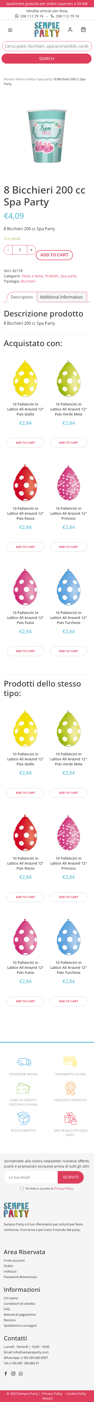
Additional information (61, 297)
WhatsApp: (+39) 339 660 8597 (26, 1357)
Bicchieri (28, 281)
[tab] (22, 297)
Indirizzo (10, 1271)
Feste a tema (25, 79)
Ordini (8, 1266)
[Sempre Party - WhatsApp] (21, 1374)
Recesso (10, 1320)
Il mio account (14, 1260)
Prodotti (51, 276)
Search (46, 58)
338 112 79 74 (31, 16)
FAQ (7, 1309)
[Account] (70, 30)
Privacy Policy (63, 1188)
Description (22, 297)
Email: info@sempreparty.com (26, 1352)
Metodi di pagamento (20, 1314)
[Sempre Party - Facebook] (6, 1374)
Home (8, 79)
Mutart (47, 1398)
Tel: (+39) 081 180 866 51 (21, 1363)
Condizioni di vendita (19, 1303)
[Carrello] (83, 30)
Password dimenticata (20, 1277)
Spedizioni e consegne (20, 1325)
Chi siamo (11, 1298)
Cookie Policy (76, 1393)
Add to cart (54, 255)
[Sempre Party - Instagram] (14, 1374)
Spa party (45, 79)
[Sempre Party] (47, 29)
